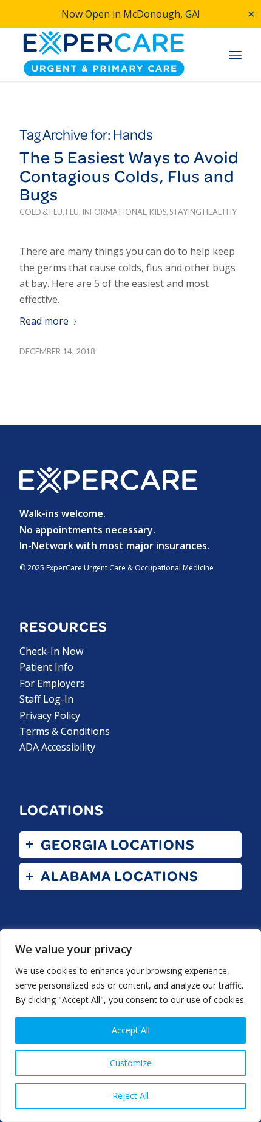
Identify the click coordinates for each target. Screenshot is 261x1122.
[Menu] (235, 55)
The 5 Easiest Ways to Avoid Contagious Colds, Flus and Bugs (129, 175)
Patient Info (46, 667)
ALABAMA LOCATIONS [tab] (119, 876)
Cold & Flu (41, 212)
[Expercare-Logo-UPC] (108, 54)
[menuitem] (235, 55)
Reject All (130, 1095)
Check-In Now (51, 651)
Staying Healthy (203, 212)
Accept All (131, 1030)
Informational (114, 212)
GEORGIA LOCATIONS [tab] (118, 844)
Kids (157, 212)
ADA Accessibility (57, 747)
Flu (72, 212)
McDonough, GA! (161, 14)
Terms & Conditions (64, 731)
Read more (44, 321)
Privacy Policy (49, 715)
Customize (131, 1063)
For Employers (52, 683)
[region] (130, 1025)
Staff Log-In (46, 699)
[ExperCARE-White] (108, 480)
